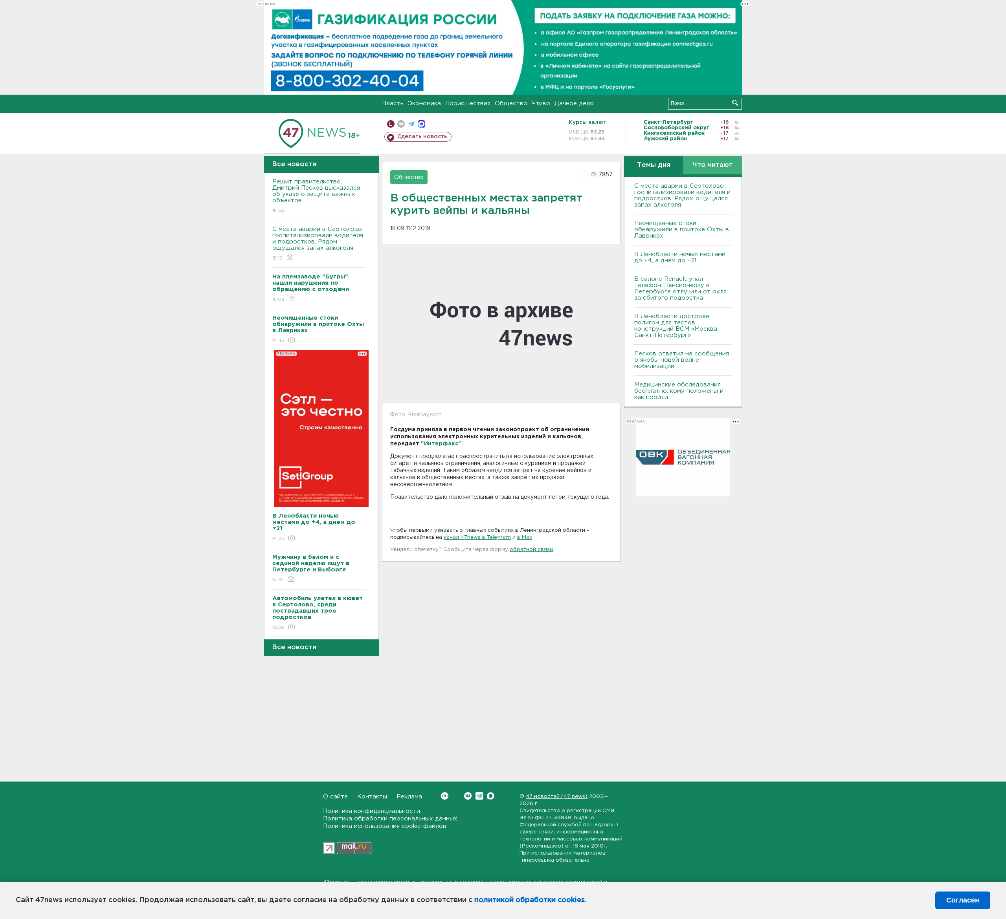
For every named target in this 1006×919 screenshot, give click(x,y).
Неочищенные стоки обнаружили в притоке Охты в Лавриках (681, 229)
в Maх (524, 537)
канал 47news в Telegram (477, 537)
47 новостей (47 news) (556, 797)
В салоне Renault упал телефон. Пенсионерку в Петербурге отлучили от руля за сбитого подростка (680, 288)
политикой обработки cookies (529, 900)
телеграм (411, 124)
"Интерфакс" (441, 443)
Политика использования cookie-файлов (384, 826)
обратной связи (531, 549)
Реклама (409, 796)
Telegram (479, 796)
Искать (735, 103)
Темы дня (653, 165)
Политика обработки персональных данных (390, 818)
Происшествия (467, 103)
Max (490, 796)
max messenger (421, 124)
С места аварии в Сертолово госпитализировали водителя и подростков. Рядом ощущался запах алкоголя (317, 243)
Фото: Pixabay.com (416, 414)
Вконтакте (468, 796)
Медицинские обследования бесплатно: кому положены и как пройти (678, 391)
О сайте (335, 796)
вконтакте (401, 124)
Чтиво (541, 103)
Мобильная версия (391, 124)
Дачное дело (574, 103)
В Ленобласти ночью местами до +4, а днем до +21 (679, 257)
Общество (511, 103)
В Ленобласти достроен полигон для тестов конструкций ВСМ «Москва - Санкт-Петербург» (677, 326)
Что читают (712, 165)
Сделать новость (422, 136)
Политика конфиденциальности (371, 811)
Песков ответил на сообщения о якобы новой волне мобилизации (681, 360)
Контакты (372, 796)
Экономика (424, 103)
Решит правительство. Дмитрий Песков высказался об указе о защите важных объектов (316, 196)
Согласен (962, 900)
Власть (393, 103)
